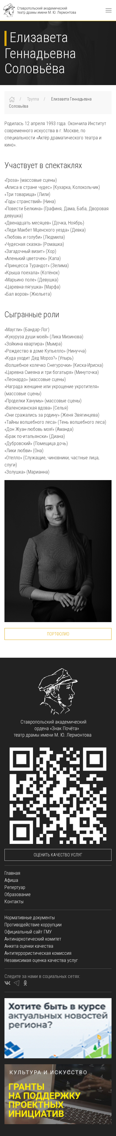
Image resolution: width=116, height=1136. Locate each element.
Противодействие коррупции (33, 925)
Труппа (33, 99)
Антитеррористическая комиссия (37, 953)
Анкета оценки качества (28, 946)
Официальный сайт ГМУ (28, 932)
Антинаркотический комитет (32, 939)
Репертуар (14, 887)
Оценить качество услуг (58, 855)
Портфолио (58, 634)
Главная (12, 873)
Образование (17, 894)
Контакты (13, 901)
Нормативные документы (29, 917)
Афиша (11, 880)
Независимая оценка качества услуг (41, 960)
